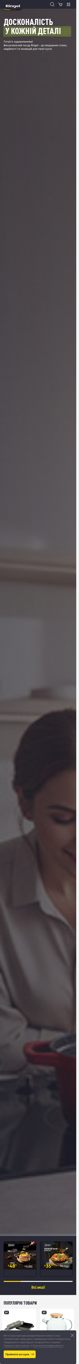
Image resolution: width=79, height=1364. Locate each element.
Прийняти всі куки (17, 1354)
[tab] (12, 1281)
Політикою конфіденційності (48, 1345)
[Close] (72, 1335)
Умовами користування (16, 1345)
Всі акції (38, 1287)
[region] (38, 1259)
